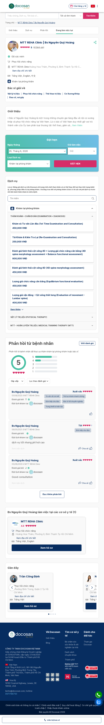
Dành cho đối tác (89, 634)
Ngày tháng (13, 145)
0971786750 (11, 694)
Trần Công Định (29, 576)
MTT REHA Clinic (32, 521)
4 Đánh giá (38, 47)
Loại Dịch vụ (13, 157)
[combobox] (32, 16)
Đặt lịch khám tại (20, 403)
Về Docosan (53, 632)
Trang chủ (9, 23)
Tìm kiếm (90, 16)
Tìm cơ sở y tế (72, 634)
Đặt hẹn (75, 163)
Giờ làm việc (74, 145)
